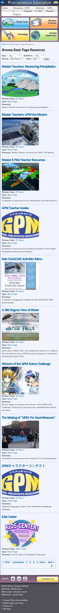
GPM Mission (49, 9)
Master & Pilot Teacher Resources (23, 160)
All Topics (20, 99)
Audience (28, 55)
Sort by (5, 59)
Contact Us (47, 579)
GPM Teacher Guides (15, 208)
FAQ (40, 11)
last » (51, 562)
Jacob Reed (17, 595)
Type (4, 55)
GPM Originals (28, 9)
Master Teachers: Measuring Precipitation (29, 66)
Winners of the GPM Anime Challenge (26, 364)
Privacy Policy (9, 600)
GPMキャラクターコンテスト (24, 466)
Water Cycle (21, 549)
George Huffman (21, 586)
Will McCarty (16, 589)
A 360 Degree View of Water (20, 310)
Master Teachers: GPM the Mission (24, 114)
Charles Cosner (20, 592)
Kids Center (9, 517)
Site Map (7, 609)
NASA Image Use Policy (13, 603)
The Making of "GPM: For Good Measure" (28, 417)
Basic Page (12, 101)
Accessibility (22, 600)
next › (43, 562)
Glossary (40, 8)
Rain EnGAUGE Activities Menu (22, 259)
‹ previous (18, 562)
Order (29, 59)
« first (6, 562)
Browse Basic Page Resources (21, 44)
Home (5, 8)
